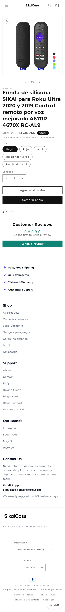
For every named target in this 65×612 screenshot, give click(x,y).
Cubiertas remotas (15, 319)
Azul (40, 149)
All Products (11, 312)
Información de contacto (26, 600)
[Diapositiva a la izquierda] (25, 82)
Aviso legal (48, 600)
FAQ (6, 383)
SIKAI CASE (29, 585)
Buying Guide (12, 390)
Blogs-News (11, 396)
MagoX (7, 441)
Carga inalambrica (15, 338)
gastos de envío (13, 137)
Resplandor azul (16, 164)
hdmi (6, 345)
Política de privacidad (51, 589)
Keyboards (10, 351)
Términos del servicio (24, 595)
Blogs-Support (12, 403)
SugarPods (10, 434)
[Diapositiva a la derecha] (40, 82)
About (7, 370)
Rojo (26, 149)
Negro (10, 149)
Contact (8, 376)
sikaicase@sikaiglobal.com (22, 489)
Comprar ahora (32, 199)
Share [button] (9, 211)
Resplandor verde (17, 156)
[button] (6, 5)
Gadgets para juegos (16, 332)
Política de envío (46, 595)
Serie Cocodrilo (13, 325)
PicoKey (8, 447)
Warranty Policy (13, 409)
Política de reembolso (25, 589)
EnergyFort (10, 428)
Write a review (33, 243)
